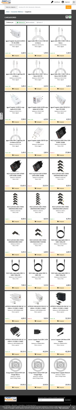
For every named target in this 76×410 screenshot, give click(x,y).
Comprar (16, 55)
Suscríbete (67, 400)
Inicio (7, 12)
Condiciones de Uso (31, 405)
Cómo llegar (21, 405)
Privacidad (14, 405)
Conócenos (7, 405)
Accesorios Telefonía (17, 12)
